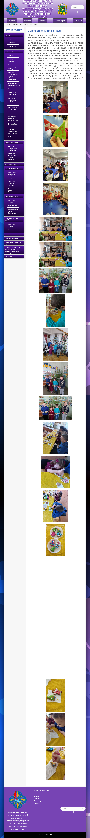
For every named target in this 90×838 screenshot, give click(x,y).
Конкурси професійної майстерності (12, 131)
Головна (11, 21)
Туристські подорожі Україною (11, 183)
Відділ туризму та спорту (11, 219)
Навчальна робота (11, 201)
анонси (43, 21)
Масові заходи (13, 205)
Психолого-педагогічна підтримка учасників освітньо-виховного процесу (13, 250)
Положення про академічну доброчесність (13, 91)
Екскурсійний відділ (12, 168)
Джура (7, 235)
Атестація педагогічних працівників (12, 148)
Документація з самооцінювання (14, 84)
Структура (11, 42)
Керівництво (12, 46)
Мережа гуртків (10, 164)
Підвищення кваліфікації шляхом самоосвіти (12, 156)
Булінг (10, 137)
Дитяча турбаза (10, 190)
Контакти (78, 21)
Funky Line (48, 835)
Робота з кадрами (11, 142)
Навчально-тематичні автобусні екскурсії (12, 175)
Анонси (36, 798)
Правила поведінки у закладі (12, 67)
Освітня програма (11, 60)
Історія (10, 39)
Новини (27, 21)
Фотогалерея (60, 21)
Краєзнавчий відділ (12, 196)
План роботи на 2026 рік (12, 108)
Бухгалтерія (12, 113)
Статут (10, 56)
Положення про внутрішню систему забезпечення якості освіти (13, 75)
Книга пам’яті (9, 256)
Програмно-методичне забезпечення (13, 118)
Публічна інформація (13, 52)
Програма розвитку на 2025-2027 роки (12, 100)
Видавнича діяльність (12, 238)
